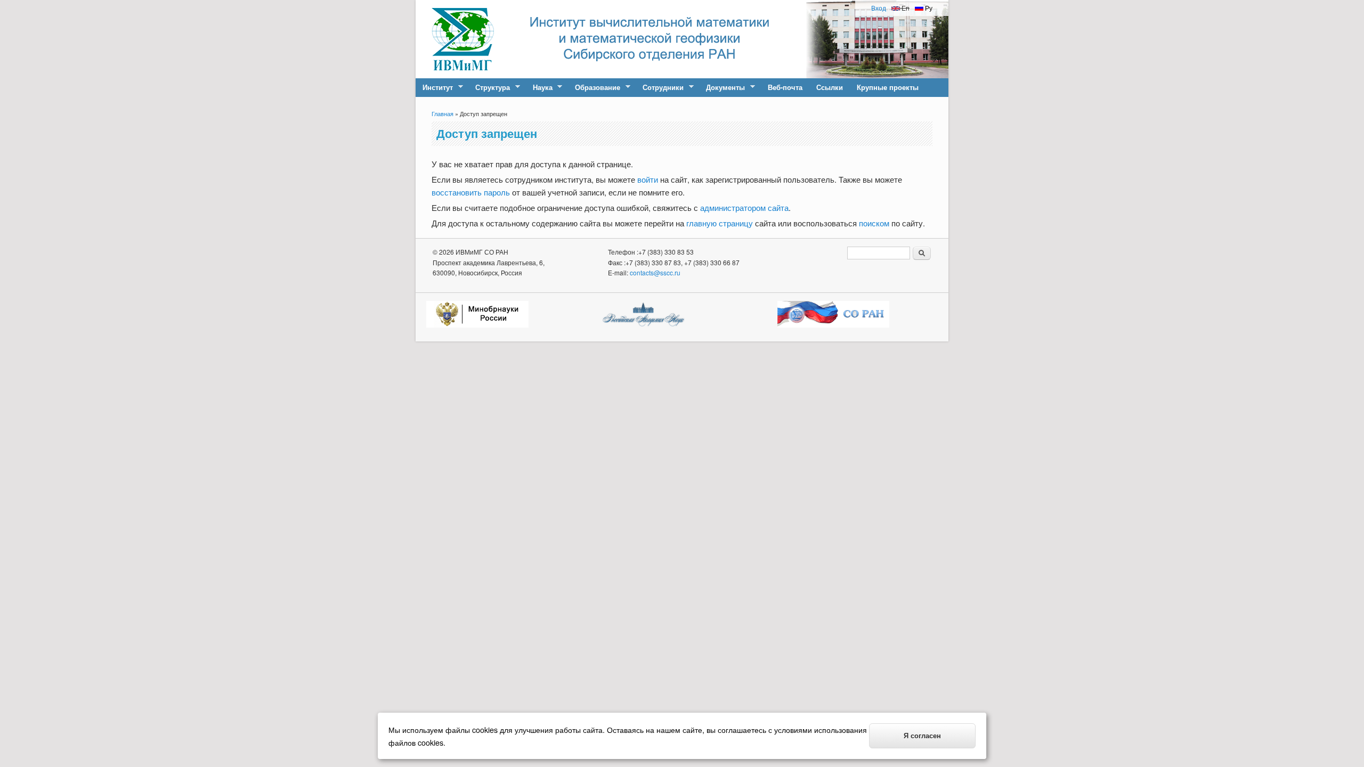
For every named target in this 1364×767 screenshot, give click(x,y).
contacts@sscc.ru (655, 272)
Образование (594, 87)
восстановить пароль (471, 192)
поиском (874, 223)
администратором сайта (744, 207)
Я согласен (922, 736)
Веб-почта (785, 87)
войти (647, 179)
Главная (442, 113)
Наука (539, 87)
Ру (927, 7)
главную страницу (719, 223)
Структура (489, 87)
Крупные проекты (888, 87)
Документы (722, 87)
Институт (434, 87)
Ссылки (829, 87)
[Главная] (463, 74)
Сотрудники (660, 87)
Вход (878, 7)
